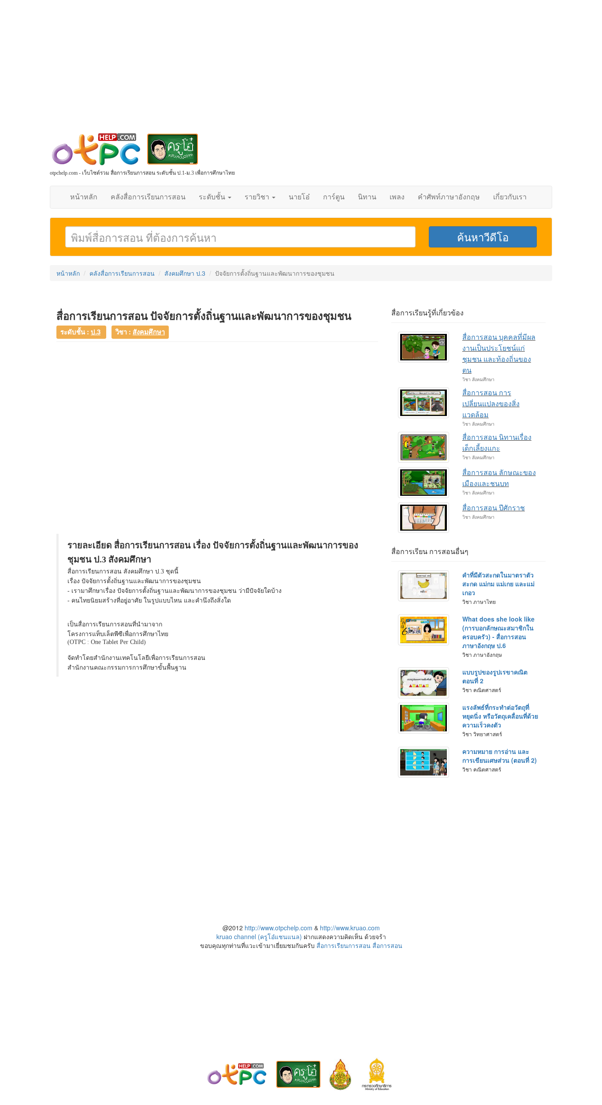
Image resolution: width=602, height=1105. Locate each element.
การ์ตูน (334, 197)
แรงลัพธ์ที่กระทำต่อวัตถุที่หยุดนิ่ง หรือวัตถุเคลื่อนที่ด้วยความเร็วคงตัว (500, 716)
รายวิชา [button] (258, 197)
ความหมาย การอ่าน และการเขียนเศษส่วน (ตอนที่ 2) (499, 755)
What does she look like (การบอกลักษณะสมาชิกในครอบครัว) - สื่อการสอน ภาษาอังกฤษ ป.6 (498, 632)
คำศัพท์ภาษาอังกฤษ (449, 197)
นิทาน (367, 197)
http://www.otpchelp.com (278, 927)
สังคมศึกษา (149, 332)
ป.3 (95, 332)
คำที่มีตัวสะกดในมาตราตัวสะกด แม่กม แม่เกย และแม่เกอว (498, 583)
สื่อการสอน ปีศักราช (493, 508)
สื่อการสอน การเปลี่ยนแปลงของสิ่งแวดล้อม (491, 404)
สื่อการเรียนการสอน (343, 945)
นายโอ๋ (299, 197)
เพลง (397, 197)
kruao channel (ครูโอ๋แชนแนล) (259, 936)
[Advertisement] (301, 70)
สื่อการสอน (387, 945)
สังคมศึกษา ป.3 (184, 273)
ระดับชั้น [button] (213, 197)
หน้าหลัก (83, 197)
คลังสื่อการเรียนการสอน (148, 197)
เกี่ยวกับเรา (510, 197)
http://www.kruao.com (350, 927)
